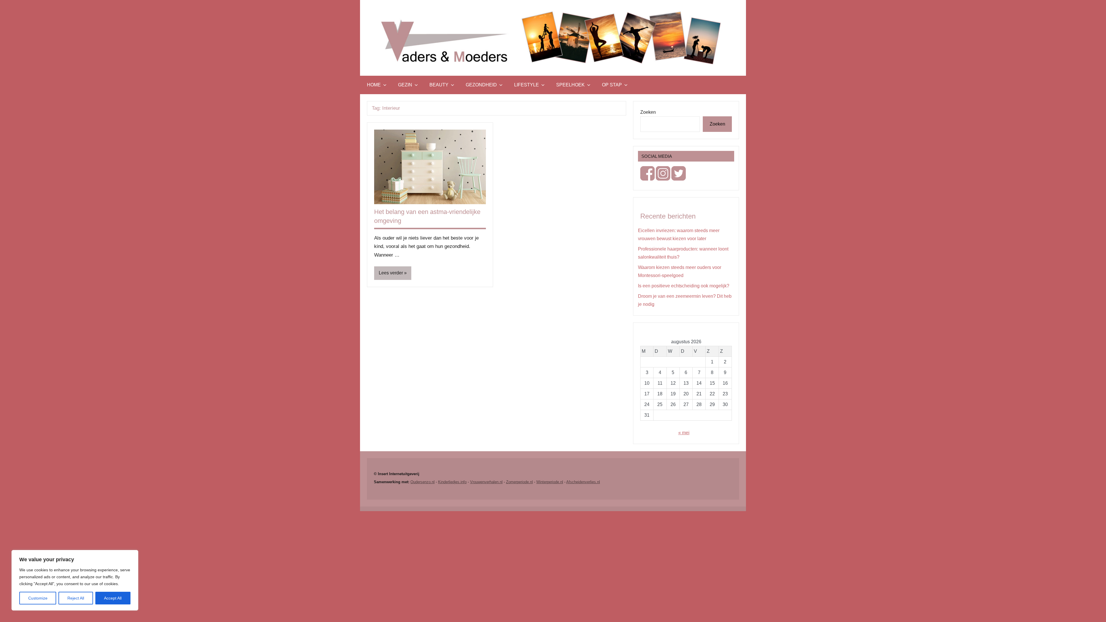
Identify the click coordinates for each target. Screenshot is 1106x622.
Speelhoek (570, 84)
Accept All (113, 598)
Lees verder (391, 272)
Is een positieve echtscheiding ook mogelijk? (683, 285)
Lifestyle (526, 84)
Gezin (405, 84)
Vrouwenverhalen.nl (486, 482)
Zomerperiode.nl (519, 482)
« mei (684, 432)
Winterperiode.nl (549, 482)
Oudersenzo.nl (422, 482)
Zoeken (648, 112)
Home (374, 84)
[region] (75, 580)
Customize (38, 598)
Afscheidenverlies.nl (583, 482)
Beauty (438, 84)
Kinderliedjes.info (452, 482)
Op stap (612, 84)
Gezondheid (481, 84)
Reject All (75, 598)
